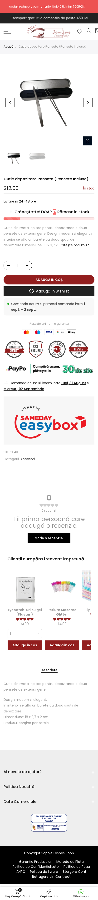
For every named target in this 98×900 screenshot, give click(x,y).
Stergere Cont (74, 871)
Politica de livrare (44, 871)
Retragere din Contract (51, 876)
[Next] (88, 102)
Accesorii (27, 459)
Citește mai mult (74, 245)
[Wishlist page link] (79, 31)
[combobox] (25, 633)
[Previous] (10, 102)
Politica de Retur (77, 866)
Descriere (49, 670)
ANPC (20, 871)
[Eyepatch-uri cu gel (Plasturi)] (25, 587)
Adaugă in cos (24, 645)
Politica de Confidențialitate (36, 866)
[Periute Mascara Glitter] (62, 587)
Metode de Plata (70, 861)
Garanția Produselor (35, 861)
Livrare (9, 201)
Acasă (9, 47)
